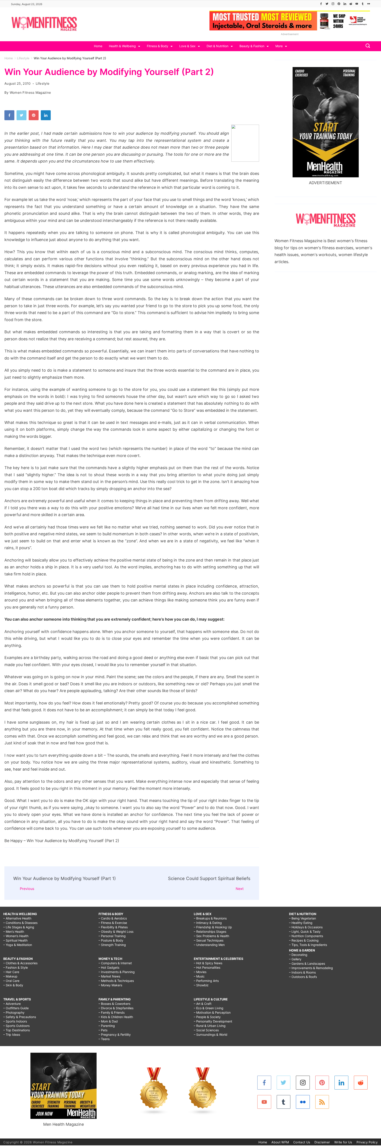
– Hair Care (11, 972)
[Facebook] (321, 3)
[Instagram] (333, 3)
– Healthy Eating (300, 923)
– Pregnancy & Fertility (115, 1034)
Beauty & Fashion (251, 46)
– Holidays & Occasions (306, 927)
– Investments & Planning (117, 972)
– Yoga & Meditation (17, 945)
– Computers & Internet (115, 963)
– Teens (104, 1039)
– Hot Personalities (207, 967)
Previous (27, 888)
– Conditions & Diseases (20, 923)
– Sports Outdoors (16, 1026)
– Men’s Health (13, 931)
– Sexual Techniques (208, 940)
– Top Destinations (16, 1030)
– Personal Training (112, 936)
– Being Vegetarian (302, 918)
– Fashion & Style (15, 967)
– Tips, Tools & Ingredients (308, 945)
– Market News (109, 976)
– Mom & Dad (108, 1021)
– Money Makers (110, 985)
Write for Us (343, 1142)
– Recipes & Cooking (304, 940)
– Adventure (12, 1004)
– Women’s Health (15, 936)
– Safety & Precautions (19, 1017)
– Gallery (295, 959)
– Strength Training (112, 945)
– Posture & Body (111, 940)
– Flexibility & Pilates (113, 927)
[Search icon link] (366, 46)
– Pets (103, 1030)
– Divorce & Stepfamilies (116, 1008)
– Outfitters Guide (16, 1008)
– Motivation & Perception (212, 1012)
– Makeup (10, 976)
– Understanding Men (209, 945)
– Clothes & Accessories (20, 963)
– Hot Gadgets (109, 967)
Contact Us (301, 1142)
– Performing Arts (206, 981)
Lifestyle (43, 83)
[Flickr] (368, 3)
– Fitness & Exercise (113, 923)
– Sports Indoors (15, 1021)
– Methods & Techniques (116, 981)
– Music (199, 976)
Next (240, 888)
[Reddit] (350, 3)
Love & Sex (187, 46)
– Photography (13, 1012)
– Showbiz (201, 985)
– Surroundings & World (210, 1034)
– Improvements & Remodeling (311, 968)
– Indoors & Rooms (302, 972)
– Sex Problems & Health (211, 936)
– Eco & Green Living (208, 1008)
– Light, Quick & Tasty (305, 931)
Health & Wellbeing (122, 46)
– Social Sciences (206, 1030)
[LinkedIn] (345, 3)
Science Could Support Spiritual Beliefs (209, 878)
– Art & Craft (202, 1004)
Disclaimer (322, 1142)
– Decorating (298, 955)
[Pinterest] (339, 3)
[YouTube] (356, 3)
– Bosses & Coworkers (114, 1004)
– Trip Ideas (11, 1034)
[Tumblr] (362, 3)
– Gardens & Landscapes (307, 963)
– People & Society (207, 1017)
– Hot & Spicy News (208, 963)
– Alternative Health (17, 918)
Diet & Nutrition (217, 46)
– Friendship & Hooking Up (213, 927)
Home (98, 46)
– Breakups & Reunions (210, 918)
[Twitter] (327, 3)
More (279, 46)
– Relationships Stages (210, 931)
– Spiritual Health (15, 940)
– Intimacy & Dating (208, 923)
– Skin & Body (13, 985)
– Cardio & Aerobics (113, 918)
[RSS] (322, 1102)
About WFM (280, 1142)
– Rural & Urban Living (210, 1026)
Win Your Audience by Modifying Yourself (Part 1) (64, 878)
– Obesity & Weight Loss (116, 931)
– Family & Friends (112, 1012)
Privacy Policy (367, 1142)
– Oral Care (11, 981)
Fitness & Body (157, 46)
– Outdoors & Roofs (303, 977)
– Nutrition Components (306, 936)
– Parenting (107, 1026)
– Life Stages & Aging (18, 927)
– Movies (200, 972)
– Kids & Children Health (116, 1017)
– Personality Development (213, 1021)
